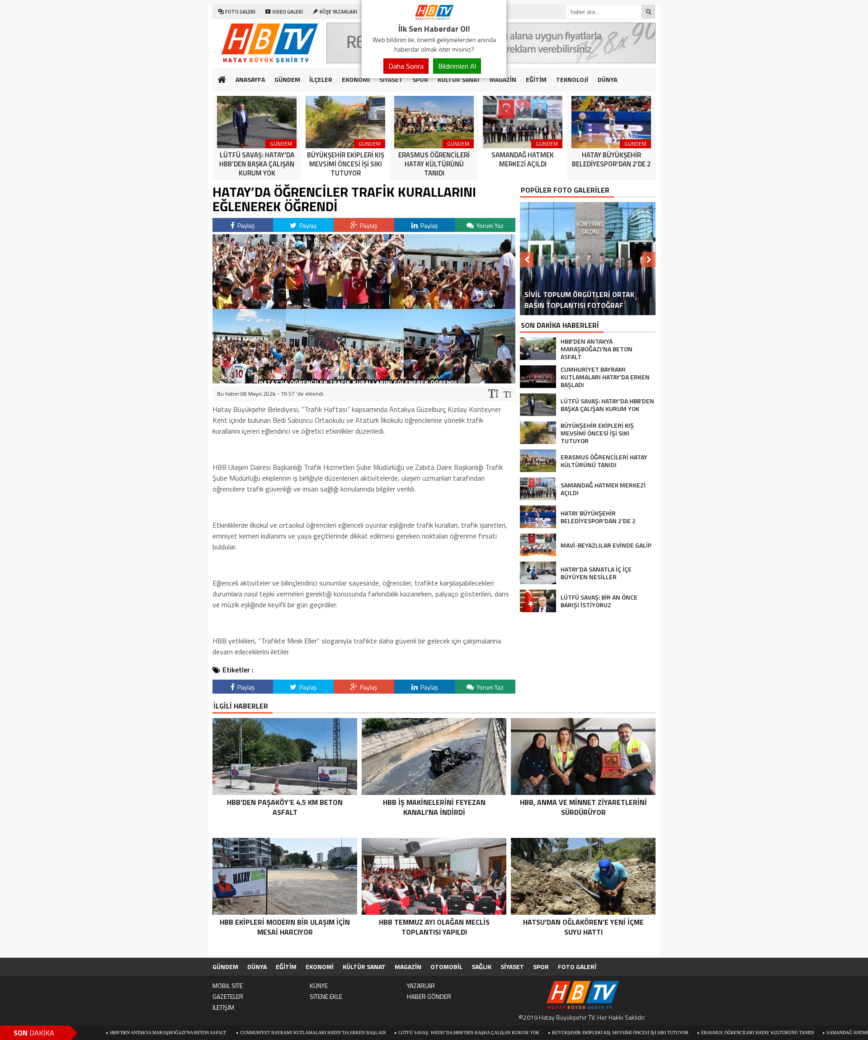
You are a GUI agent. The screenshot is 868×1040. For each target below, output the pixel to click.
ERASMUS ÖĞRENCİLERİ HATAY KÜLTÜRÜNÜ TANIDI (704, 1032)
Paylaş (245, 225)
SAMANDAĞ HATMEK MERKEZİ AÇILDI (814, 1032)
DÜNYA (607, 79)
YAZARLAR (421, 985)
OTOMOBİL (446, 966)
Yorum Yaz (489, 225)
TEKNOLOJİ (572, 79)
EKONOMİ (356, 79)
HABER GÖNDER (429, 996)
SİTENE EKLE (326, 996)
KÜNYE (319, 985)
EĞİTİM (536, 79)
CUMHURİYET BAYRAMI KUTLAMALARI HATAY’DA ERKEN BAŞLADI (259, 1032)
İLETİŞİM (223, 1007)
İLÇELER (320, 79)
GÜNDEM (287, 79)
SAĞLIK (481, 966)
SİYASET (391, 79)
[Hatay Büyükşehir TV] (434, 17)
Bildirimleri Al (457, 66)
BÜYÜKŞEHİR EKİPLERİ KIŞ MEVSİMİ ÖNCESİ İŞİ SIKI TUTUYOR (567, 1032)
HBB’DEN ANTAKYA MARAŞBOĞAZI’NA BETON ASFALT (115, 1032)
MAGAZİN (503, 79)
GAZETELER (227, 996)
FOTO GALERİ (577, 966)
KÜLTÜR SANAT (459, 79)
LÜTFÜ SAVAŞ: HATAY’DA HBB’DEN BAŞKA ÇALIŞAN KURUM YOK (415, 1032)
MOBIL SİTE (227, 985)
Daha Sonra (406, 66)
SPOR (420, 79)
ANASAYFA (250, 79)
